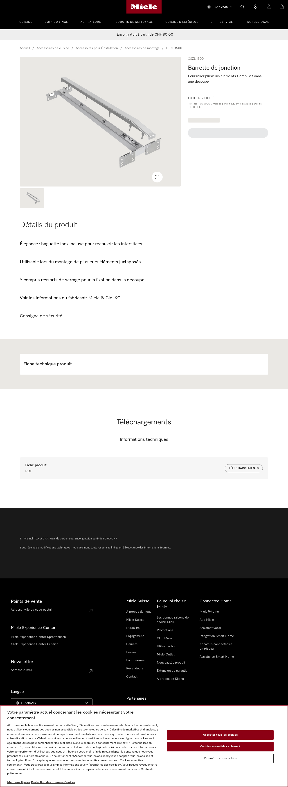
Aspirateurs (91, 22)
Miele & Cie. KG (104, 298)
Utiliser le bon (166, 646)
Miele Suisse (135, 619)
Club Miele (164, 638)
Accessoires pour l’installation (97, 48)
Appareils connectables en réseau (216, 646)
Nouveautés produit (171, 662)
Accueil (25, 48)
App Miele (207, 619)
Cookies (69, 782)
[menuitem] (28, 21)
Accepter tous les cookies (220, 735)
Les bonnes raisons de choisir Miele (173, 620)
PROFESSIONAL (257, 22)
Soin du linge (56, 22)
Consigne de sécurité (41, 316)
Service (226, 22)
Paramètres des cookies (220, 758)
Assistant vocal (210, 628)
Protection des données (47, 782)
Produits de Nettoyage (133, 22)
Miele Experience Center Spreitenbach (38, 637)
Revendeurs (134, 668)
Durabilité (133, 628)
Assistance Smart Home (217, 656)
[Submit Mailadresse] (90, 671)
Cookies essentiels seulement (220, 746)
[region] (100, 122)
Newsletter (22, 662)
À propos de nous (138, 611)
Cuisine (25, 22)
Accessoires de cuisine (53, 48)
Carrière (132, 644)
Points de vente (26, 601)
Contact (131, 676)
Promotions (165, 630)
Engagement (135, 636)
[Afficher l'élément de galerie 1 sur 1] (32, 198)
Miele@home (209, 611)
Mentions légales (18, 782)
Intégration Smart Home (217, 636)
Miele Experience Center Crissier (34, 644)
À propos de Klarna (170, 678)
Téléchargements (244, 468)
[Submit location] (90, 610)
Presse (131, 652)
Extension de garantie (172, 670)
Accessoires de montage (142, 48)
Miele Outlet (166, 654)
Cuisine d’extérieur (181, 22)
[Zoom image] (157, 177)
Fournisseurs (135, 660)
